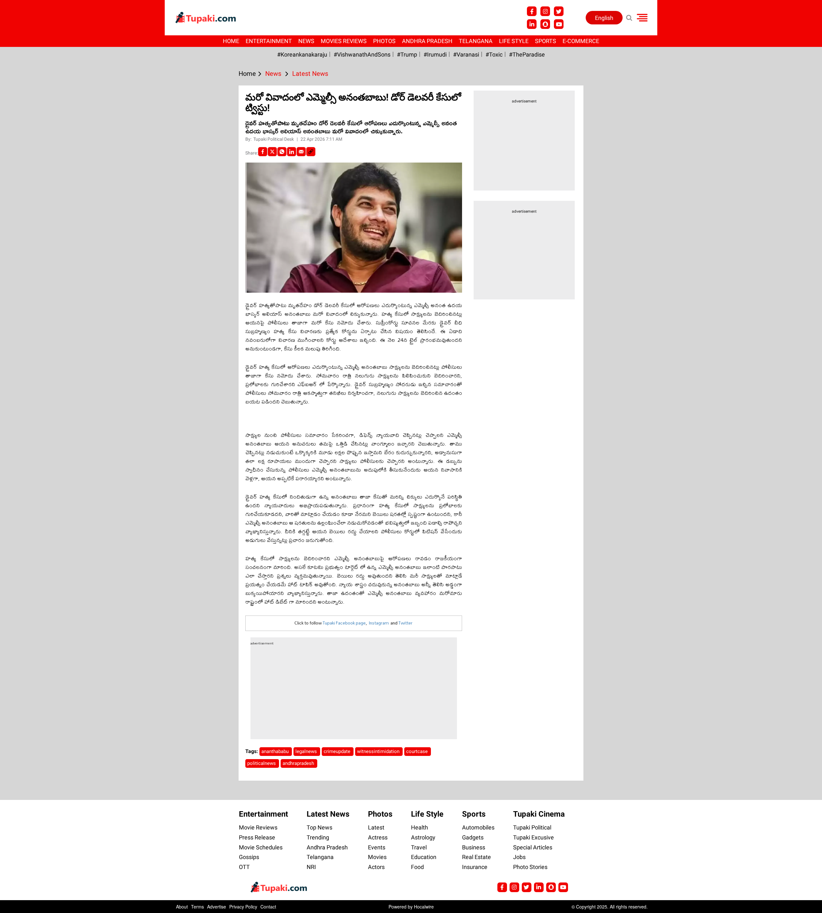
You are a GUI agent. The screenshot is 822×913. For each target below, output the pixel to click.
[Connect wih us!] (532, 24)
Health (419, 827)
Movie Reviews (258, 827)
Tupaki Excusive (533, 837)
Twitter (405, 622)
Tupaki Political (532, 827)
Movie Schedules (261, 847)
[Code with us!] (545, 24)
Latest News (328, 814)
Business (473, 847)
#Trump (407, 54)
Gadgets (473, 837)
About (182, 906)
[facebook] (262, 151)
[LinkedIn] (291, 151)
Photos (384, 41)
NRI (311, 867)
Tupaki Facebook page (344, 622)
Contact (268, 906)
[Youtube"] (559, 24)
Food (417, 867)
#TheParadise (527, 54)
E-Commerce (581, 41)
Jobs (519, 857)
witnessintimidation (379, 751)
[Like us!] (532, 11)
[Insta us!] (545, 11)
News (306, 41)
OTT (244, 867)
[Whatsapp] (282, 151)
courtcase (417, 751)
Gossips (249, 857)
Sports (545, 41)
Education (423, 857)
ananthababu (275, 751)
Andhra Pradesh (427, 41)
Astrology (423, 837)
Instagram (379, 622)
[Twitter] (272, 151)
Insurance (474, 867)
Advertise (216, 906)
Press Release (257, 837)
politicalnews (262, 763)
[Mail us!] (563, 887)
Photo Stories (530, 867)
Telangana (476, 41)
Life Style (514, 41)
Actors (376, 867)
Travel (419, 847)
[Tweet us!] (559, 11)
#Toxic (494, 54)
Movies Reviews (344, 41)
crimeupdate (338, 751)
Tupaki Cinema (539, 814)
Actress (378, 837)
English (604, 17)
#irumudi (435, 54)
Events (376, 847)
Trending (318, 837)
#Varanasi (466, 54)
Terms (197, 906)
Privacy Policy (243, 906)
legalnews (306, 751)
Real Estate (476, 857)
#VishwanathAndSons (362, 54)
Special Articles (532, 847)
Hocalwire (424, 906)
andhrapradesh (299, 763)
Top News (319, 827)
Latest (376, 827)
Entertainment (269, 41)
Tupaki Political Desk (274, 139)
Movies (377, 857)
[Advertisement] (29, 285)
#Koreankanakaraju (302, 54)
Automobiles (478, 827)
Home (231, 41)
